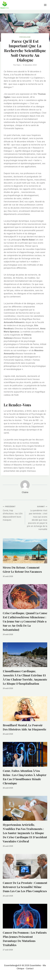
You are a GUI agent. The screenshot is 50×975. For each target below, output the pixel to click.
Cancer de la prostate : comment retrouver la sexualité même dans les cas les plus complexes (25, 887)
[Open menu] (46, 5)
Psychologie (25, 37)
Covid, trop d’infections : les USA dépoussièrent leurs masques (13, 513)
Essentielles (35, 965)
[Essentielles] (4, 5)
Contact (29, 968)
